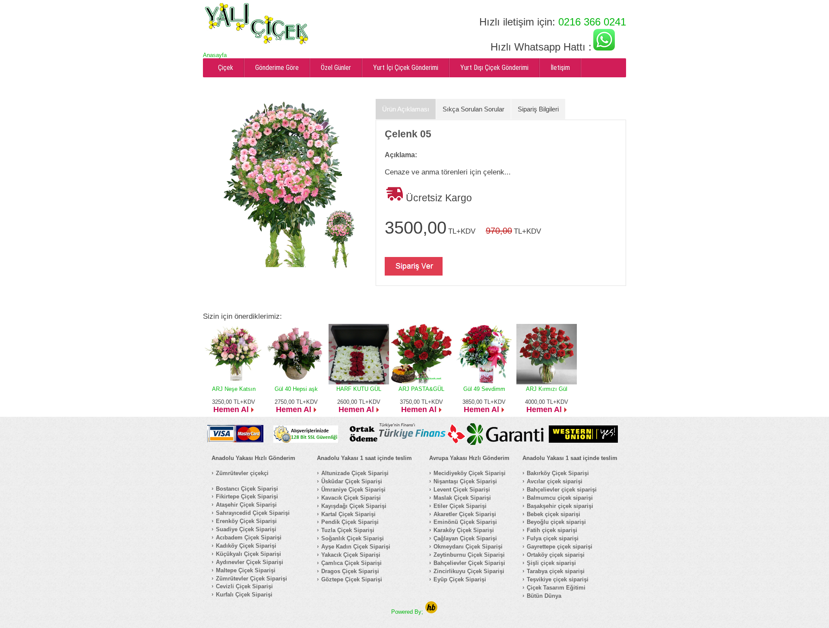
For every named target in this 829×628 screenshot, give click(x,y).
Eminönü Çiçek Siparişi (465, 522)
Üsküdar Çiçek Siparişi (351, 481)
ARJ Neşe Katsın (234, 389)
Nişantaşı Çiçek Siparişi (465, 481)
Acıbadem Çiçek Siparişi (249, 537)
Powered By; (408, 612)
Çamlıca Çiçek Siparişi (351, 563)
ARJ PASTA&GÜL (421, 389)
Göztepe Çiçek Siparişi (351, 579)
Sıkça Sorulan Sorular (473, 109)
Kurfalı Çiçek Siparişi (244, 594)
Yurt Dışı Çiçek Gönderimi (494, 67)
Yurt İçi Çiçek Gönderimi (405, 67)
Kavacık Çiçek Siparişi (351, 498)
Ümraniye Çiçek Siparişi (353, 489)
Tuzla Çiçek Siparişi (347, 530)
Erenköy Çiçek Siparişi (246, 521)
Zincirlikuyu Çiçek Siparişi (468, 571)
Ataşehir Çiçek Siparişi (246, 504)
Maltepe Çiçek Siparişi (245, 570)
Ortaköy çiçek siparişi (556, 555)
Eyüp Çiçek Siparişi (459, 579)
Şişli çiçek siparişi (551, 563)
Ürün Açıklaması (405, 109)
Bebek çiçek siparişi (553, 514)
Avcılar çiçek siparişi (554, 481)
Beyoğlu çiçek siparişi (556, 522)
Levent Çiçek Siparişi (461, 489)
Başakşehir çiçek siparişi (560, 506)
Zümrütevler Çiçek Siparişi (251, 578)
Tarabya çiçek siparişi (556, 571)
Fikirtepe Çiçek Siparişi (247, 496)
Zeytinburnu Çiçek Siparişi (469, 555)
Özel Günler (336, 67)
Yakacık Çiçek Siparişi (350, 555)
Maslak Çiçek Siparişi (462, 498)
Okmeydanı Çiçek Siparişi (468, 546)
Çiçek (225, 67)
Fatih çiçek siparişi (552, 530)
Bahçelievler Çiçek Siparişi (469, 563)
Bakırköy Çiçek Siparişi (558, 473)
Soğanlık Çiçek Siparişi (352, 538)
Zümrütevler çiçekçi (242, 473)
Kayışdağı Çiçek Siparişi (353, 506)
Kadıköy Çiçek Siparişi (246, 545)
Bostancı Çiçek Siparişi (247, 488)
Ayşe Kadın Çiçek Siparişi (355, 546)
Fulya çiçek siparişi (553, 538)
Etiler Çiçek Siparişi (460, 506)
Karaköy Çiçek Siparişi (463, 530)
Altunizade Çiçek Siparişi (355, 473)
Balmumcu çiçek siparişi (560, 498)
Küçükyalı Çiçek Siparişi (248, 554)
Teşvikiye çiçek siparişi (558, 579)
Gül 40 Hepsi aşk (296, 389)
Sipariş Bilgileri (538, 109)
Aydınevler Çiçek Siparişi (249, 562)
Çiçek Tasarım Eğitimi (556, 587)
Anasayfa (215, 55)
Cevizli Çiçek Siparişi (244, 586)
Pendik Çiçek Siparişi (350, 522)
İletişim (560, 67)
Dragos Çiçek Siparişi (350, 571)
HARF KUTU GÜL (358, 389)
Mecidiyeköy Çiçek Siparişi (469, 473)
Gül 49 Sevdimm (484, 389)
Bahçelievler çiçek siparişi (562, 489)
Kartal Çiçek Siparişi (348, 514)
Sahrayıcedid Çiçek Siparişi (253, 513)
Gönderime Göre (277, 67)
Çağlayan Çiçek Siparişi (465, 538)
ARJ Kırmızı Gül (546, 389)
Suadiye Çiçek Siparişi (246, 529)
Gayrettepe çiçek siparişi (559, 546)
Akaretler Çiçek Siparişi (464, 514)
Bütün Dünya (544, 596)
